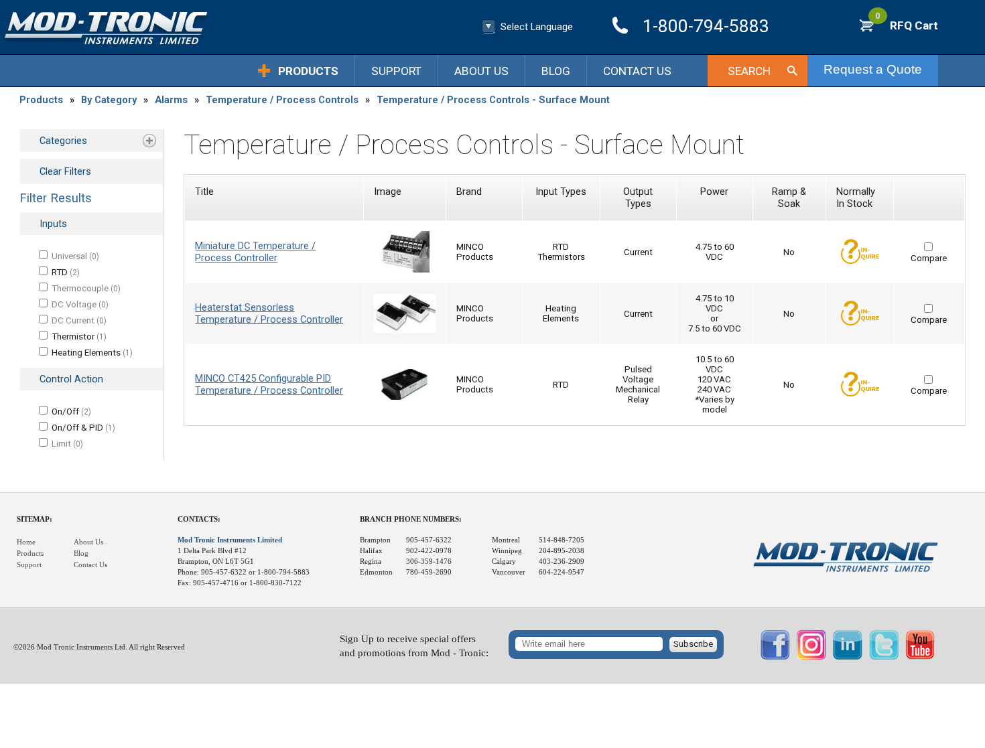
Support (396, 71)
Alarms (171, 100)
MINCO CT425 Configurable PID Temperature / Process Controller (269, 384)
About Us (481, 71)
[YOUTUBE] (920, 657)
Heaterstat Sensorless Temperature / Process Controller (269, 313)
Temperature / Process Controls (282, 100)
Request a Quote (873, 69)
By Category (109, 100)
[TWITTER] (884, 657)
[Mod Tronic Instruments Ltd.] (106, 28)
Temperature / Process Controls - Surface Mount (493, 100)
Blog (555, 71)
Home (26, 542)
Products (308, 71)
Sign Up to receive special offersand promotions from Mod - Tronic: (414, 645)
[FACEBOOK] (775, 657)
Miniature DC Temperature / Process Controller (255, 252)
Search (749, 71)
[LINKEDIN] (847, 657)
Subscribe (693, 644)
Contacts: (199, 519)
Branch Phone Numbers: (411, 519)
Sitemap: (34, 519)
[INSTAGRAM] (811, 657)
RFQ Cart (906, 25)
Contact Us (637, 71)
